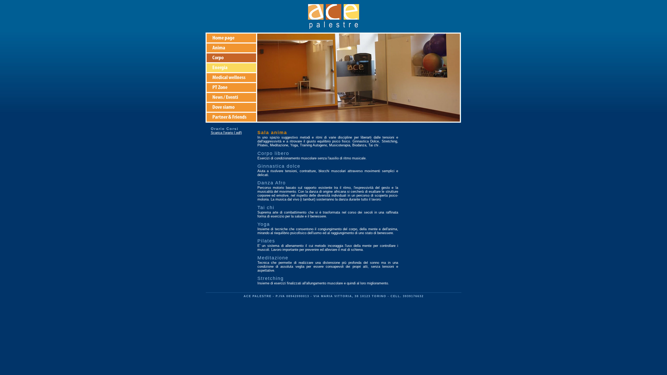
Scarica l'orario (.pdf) (226, 133)
